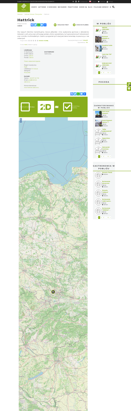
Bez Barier (62, 7)
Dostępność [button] (83, 1)
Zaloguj (111, 1)
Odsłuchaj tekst (63, 25)
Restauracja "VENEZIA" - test (106, 210)
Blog (90, 7)
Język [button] (94, 1)
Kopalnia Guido (107, 45)
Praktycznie (73, 7)
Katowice (104, 91)
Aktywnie (42, 7)
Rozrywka (27, 72)
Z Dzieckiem (52, 7)
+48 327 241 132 (34, 78)
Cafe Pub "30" (107, 54)
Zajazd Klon (106, 138)
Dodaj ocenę (43, 40)
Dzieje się (83, 7)
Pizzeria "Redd (107, 172)
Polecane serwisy (101, 7)
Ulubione (102, 1)
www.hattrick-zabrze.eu (31, 87)
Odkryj (34, 7)
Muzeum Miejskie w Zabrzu (105, 38)
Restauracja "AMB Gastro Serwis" (106, 201)
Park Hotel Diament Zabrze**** (105, 113)
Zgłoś (85, 40)
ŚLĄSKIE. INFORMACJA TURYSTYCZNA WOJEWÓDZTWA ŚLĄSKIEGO (35, 1)
